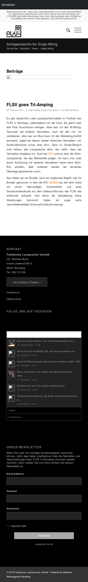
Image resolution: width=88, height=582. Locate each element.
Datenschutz (14, 299)
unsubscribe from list (44, 544)
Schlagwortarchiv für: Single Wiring (32, 44)
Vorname (12, 491)
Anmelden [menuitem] (8, 4)
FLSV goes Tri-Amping (30, 104)
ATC (50, 154)
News (56, 110)
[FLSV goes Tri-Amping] (39, 87)
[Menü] (75, 30)
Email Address (16, 474)
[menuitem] (66, 30)
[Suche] (66, 30)
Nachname (13, 508)
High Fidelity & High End (40, 110)
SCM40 (53, 182)
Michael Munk (72, 110)
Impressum (13, 292)
